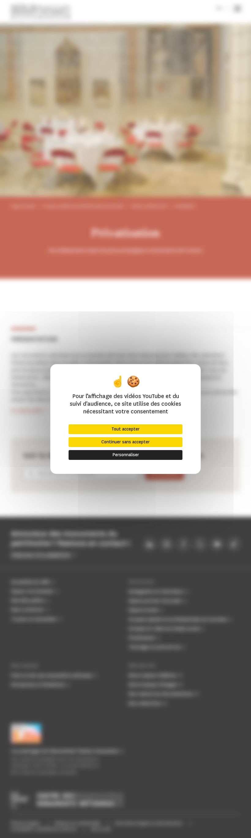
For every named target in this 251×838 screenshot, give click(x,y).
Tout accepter (125, 429)
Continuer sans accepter (125, 442)
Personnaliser (125, 455)
